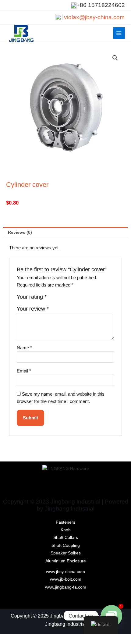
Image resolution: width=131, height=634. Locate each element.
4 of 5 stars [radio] (72, 298)
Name (24, 347)
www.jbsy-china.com (65, 571)
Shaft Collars (65, 537)
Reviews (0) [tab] (20, 232)
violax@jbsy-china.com (94, 17)
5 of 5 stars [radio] (78, 298)
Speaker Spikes (66, 553)
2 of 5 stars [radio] (59, 298)
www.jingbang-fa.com (65, 587)
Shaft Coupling (65, 545)
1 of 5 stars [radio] (52, 298)
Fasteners (65, 522)
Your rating (32, 297)
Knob (66, 530)
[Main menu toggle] (119, 33)
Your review (33, 309)
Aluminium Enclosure (65, 561)
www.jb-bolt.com (65, 579)
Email (24, 371)
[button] (115, 57)
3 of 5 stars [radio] (65, 298)
